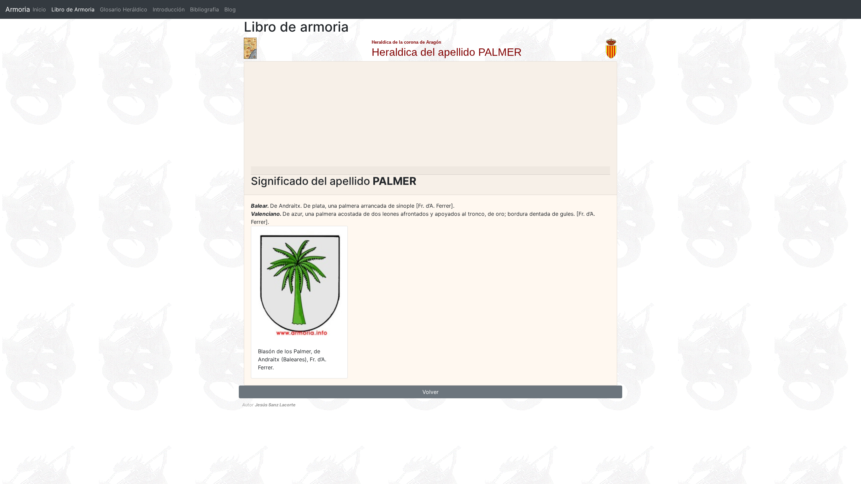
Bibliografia (204, 9)
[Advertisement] (430, 116)
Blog (230, 9)
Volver (430, 392)
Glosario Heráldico (123, 9)
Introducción (169, 9)
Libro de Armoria (74, 9)
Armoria (17, 9)
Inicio (39, 9)
